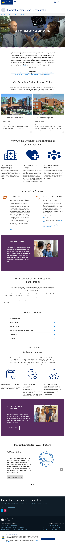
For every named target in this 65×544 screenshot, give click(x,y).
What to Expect (38, 74)
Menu (16, 2)
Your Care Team (14, 326)
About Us (7, 503)
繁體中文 (13, 525)
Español (3, 525)
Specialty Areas (22, 14)
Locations (13, 73)
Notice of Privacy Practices (48, 529)
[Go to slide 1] (31, 484)
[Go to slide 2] (33, 484)
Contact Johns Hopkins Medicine (56, 525)
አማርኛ (7, 525)
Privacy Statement (59, 529)
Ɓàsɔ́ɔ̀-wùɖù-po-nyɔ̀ (5, 529)
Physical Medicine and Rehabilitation (27, 9)
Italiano (15, 527)
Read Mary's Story (12, 427)
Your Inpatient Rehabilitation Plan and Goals (22, 330)
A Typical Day (13, 334)
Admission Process (36, 73)
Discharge (12, 338)
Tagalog (24, 525)
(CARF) (24, 65)
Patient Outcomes (28, 74)
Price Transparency (47, 527)
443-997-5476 (11, 507)
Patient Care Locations (58, 527)
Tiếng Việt (20, 527)
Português (8, 527)
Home (2, 14)
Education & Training (36, 503)
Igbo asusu (14, 529)
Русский (3, 527)
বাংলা (26, 529)
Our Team (22, 503)
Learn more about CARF (14, 477)
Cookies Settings (47, 535)
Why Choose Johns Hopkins (24, 73)
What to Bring (14, 322)
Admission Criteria (15, 318)
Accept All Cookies (48, 539)
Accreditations (46, 74)
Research (28, 503)
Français (18, 525)
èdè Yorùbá (21, 529)
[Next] (61, 469)
